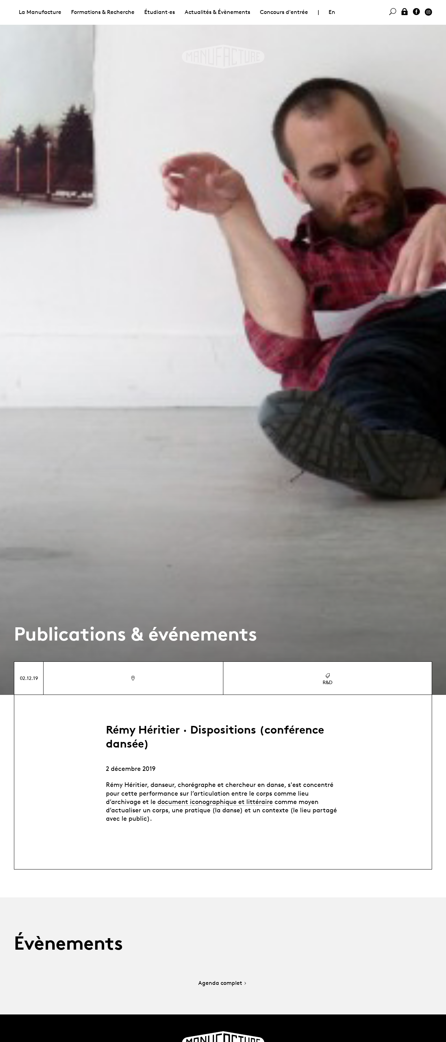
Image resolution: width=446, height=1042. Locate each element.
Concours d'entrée (284, 12)
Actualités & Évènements (217, 12)
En (332, 12)
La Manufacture (40, 12)
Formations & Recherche (102, 12)
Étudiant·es (159, 12)
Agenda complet (220, 983)
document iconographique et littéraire (215, 801)
